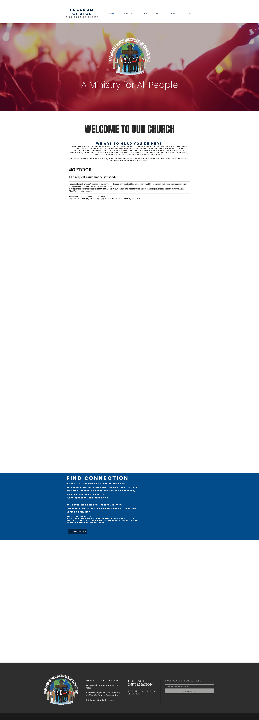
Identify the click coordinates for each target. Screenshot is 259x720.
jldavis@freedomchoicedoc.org (87, 498)
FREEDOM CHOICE (82, 12)
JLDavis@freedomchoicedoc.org (142, 691)
